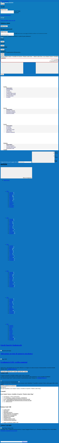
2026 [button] (7, 191)
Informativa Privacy (7, 412)
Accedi (2, 3)
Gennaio (11, 192)
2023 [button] (7, 271)
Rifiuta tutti (12, 371)
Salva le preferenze (12, 385)
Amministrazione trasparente (9, 420)
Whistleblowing (7, 417)
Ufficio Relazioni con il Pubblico (10, 413)
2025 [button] (7, 218)
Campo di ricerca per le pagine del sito (9, 162)
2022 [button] (7, 297)
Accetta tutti (22, 371)
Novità (56, 153)
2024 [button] (7, 244)
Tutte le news (6, 180)
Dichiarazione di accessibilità (10, 414)
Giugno (11, 199)
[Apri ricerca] (47, 68)
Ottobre (11, 204)
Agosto (11, 201)
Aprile (11, 196)
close (2, 74)
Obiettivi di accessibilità (8, 416)
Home (56, 152)
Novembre (11, 205)
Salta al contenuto (5, 1)
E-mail (15, 33)
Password (16, 12)
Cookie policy (6, 409)
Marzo (11, 195)
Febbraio (11, 194)
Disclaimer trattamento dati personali (9, 430)
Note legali (5, 411)
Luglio (11, 200)
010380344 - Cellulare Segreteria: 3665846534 (16, 397)
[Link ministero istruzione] (7, 2)
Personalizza (4, 371)
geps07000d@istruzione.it (18, 399)
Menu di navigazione (27, 177)
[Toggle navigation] (12, 68)
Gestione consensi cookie (9, 418)
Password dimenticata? (6, 15)
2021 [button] (7, 324)
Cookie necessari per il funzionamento (9, 381)
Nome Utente (17, 11)
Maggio (11, 197)
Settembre (11, 203)
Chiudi (2, 41)
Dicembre (11, 206)
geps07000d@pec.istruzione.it (18, 400)
